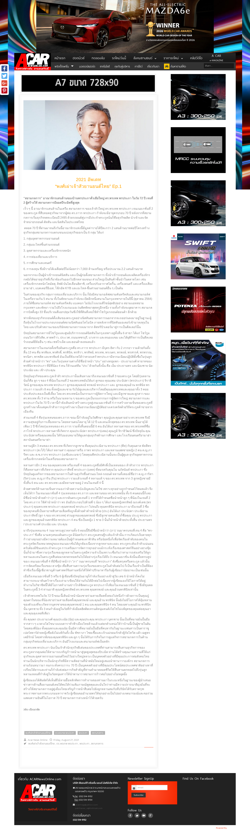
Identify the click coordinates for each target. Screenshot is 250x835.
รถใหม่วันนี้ (119, 57)
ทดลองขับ (98, 57)
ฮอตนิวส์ (78, 57)
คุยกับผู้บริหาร (122, 66)
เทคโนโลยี (105, 66)
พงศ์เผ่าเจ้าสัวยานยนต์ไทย (38, 733)
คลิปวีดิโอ (196, 57)
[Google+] (4, 83)
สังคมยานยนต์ (143, 57)
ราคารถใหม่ (172, 57)
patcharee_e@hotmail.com (88, 808)
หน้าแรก (60, 57)
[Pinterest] (4, 90)
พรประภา (83, 733)
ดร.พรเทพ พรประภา (64, 733)
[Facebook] (4, 68)
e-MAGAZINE (216, 57)
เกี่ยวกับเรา (153, 66)
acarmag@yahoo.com (86, 804)
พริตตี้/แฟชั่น (62, 66)
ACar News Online (32, 61)
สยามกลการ (97, 733)
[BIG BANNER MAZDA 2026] (125, 26)
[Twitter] (4, 76)
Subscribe (138, 795)
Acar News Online (38, 740)
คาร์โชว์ (139, 66)
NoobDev (231, 827)
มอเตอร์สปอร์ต (87, 66)
